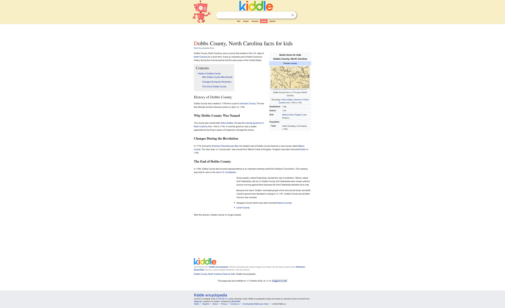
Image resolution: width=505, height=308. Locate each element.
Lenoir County (243, 207)
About (215, 303)
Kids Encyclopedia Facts (204, 48)
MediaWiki (236, 301)
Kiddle (196, 303)
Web (238, 21)
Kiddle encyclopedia (218, 266)
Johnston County (247, 103)
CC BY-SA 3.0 (222, 298)
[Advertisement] (252, 31)
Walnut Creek (288, 114)
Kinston (302, 149)
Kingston (298, 114)
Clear (287, 15)
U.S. (254, 53)
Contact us (234, 303)
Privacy (224, 303)
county (294, 63)
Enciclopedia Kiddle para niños (255, 303)
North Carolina (201, 56)
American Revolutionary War (225, 145)
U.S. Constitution (228, 172)
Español (272, 21)
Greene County (284, 202)
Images (246, 21)
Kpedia (263, 21)
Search (292, 15)
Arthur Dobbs (287, 99)
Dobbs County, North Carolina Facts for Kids (214, 273)
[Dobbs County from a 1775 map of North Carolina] (290, 77)
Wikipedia (198, 301)
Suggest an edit (279, 280)
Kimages (255, 21)
